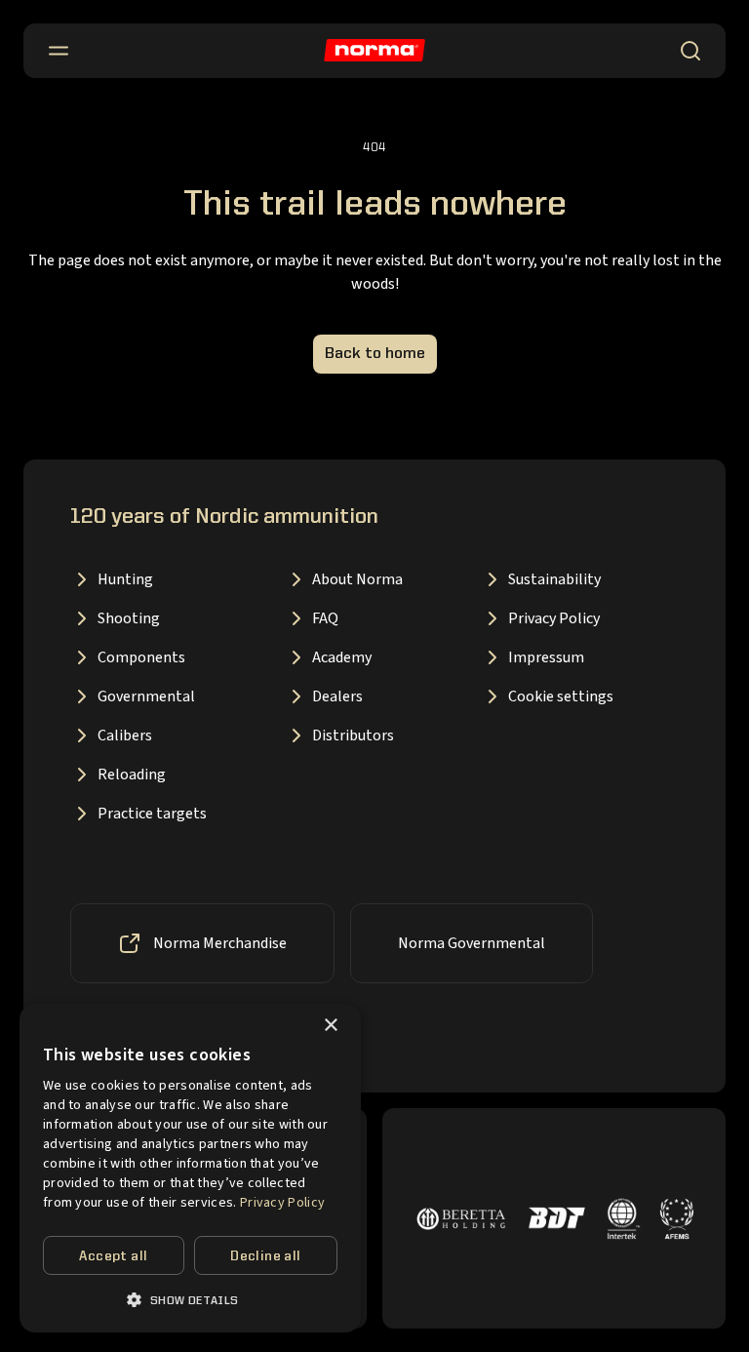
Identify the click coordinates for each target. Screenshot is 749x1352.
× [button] (330, 1025)
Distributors (353, 735)
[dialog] (190, 1168)
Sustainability (554, 579)
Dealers (337, 696)
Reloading (132, 774)
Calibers (125, 735)
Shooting (129, 618)
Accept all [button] (113, 1256)
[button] (190, 1300)
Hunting (125, 579)
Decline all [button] (265, 1256)
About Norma (357, 579)
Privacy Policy (554, 618)
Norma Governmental (471, 943)
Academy (342, 657)
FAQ (325, 618)
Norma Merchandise (220, 943)
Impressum (546, 657)
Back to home (375, 354)
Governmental (146, 696)
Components (141, 657)
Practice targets (152, 813)
